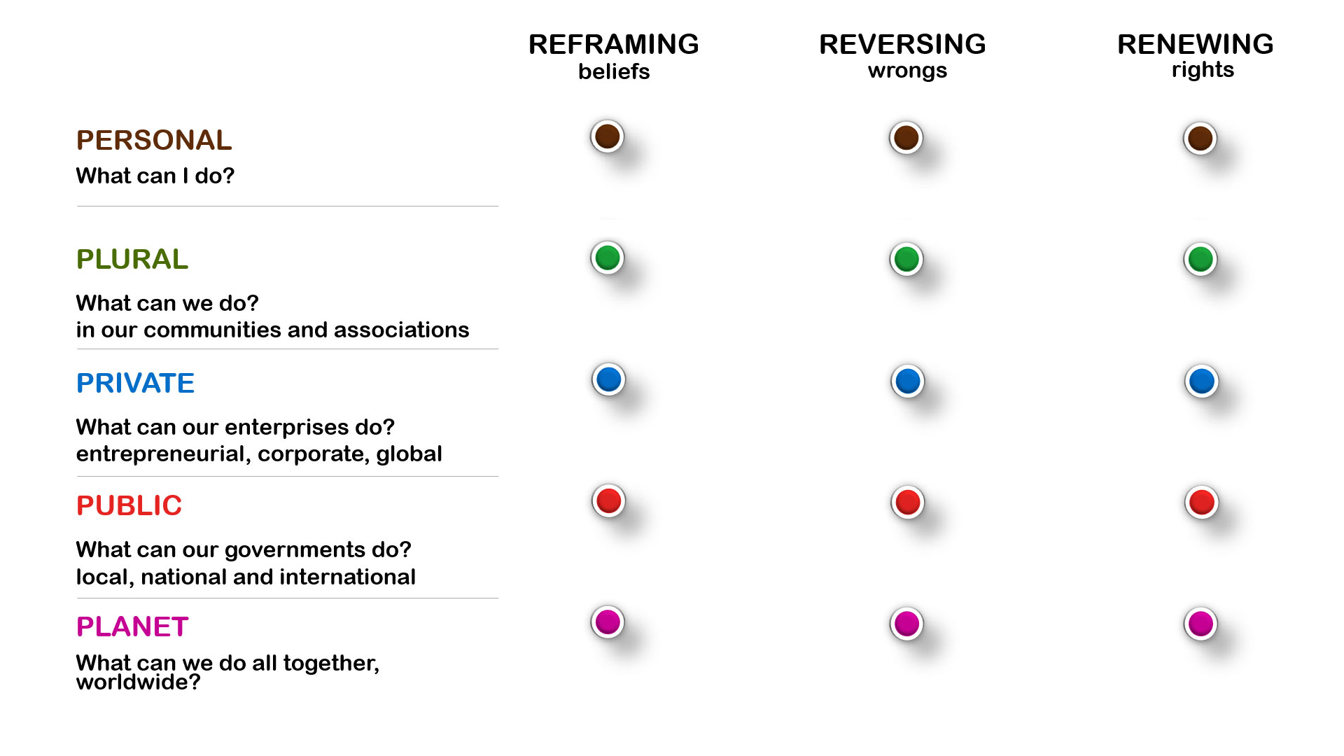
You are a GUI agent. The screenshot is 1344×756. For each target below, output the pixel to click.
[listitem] (607, 136)
